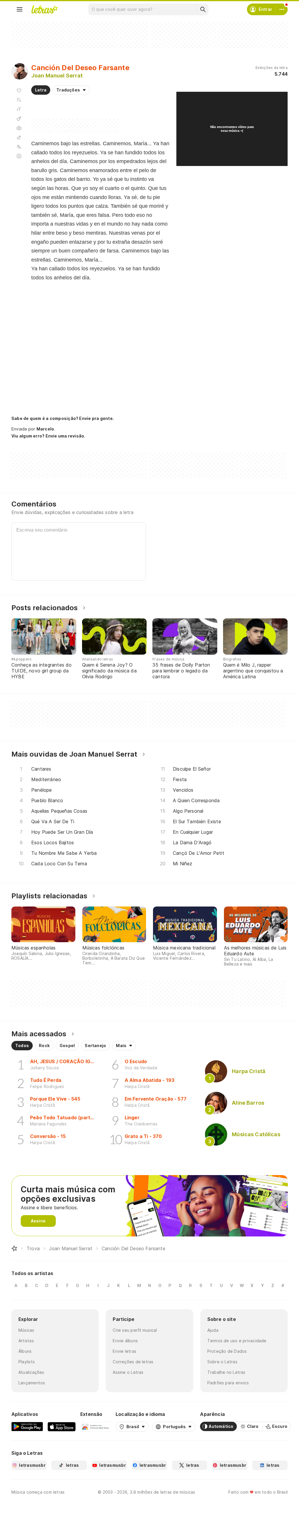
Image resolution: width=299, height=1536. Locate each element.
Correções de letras (133, 1361)
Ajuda (212, 1330)
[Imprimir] (19, 128)
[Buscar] (202, 9)
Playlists (26, 1361)
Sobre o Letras (222, 1361)
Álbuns (25, 1351)
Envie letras (124, 1351)
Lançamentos (31, 1382)
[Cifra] (19, 119)
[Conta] (282, 9)
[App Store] (62, 1426)
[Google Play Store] (27, 1426)
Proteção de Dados (227, 1351)
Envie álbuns (125, 1340)
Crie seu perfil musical (135, 1330)
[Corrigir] (19, 137)
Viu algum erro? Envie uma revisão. (48, 436)
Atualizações (31, 1372)
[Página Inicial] (14, 1248)
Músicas (26, 1330)
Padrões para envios (228, 1382)
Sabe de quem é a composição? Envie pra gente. (62, 418)
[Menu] (19, 9)
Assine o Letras (128, 1372)
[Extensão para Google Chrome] (95, 1426)
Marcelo (45, 428)
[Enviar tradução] (19, 147)
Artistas (26, 1340)
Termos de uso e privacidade (237, 1340)
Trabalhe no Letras (226, 1372)
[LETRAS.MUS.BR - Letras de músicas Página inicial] (44, 9)
